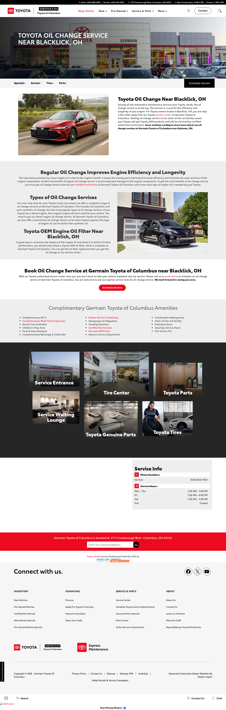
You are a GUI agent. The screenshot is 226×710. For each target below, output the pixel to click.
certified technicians (86, 184)
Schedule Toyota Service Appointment (135, 606)
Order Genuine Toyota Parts (130, 627)
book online (171, 276)
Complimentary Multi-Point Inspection (43, 320)
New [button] (102, 11)
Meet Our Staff (173, 620)
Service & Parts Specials (128, 613)
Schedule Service (199, 83)
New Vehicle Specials (24, 620)
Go (136, 544)
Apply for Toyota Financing (79, 606)
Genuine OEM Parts (99, 331)
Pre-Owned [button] (118, 11)
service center (163, 114)
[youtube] (207, 571)
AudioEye (143, 673)
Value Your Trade (73, 620)
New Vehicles (21, 600)
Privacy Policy (79, 673)
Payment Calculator (75, 613)
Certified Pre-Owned (24, 613)
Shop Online (86, 10)
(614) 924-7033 (199, 479)
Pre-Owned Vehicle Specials (28, 627)
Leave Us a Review (175, 613)
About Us (171, 600)
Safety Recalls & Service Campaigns (110, 680)
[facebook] (188, 571)
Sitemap (111, 673)
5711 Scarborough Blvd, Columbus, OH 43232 (151, 2)
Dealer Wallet (94, 556)
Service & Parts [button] (141, 11)
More (161, 11)
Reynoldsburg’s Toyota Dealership (183, 627)
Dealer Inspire (205, 676)
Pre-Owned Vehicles (24, 606)
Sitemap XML (127, 673)
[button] (220, 11)
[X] (197, 571)
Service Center (123, 600)
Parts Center (122, 620)
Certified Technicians (100, 327)
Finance (69, 600)
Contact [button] (202, 10)
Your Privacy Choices (111, 707)
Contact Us (171, 606)
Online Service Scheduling (103, 317)
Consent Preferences (2, 671)
